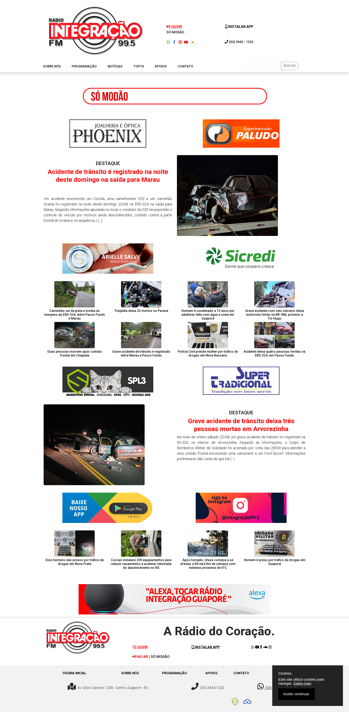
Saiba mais (302, 684)
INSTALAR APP (240, 26)
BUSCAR (290, 66)
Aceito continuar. (296, 694)
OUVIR (142, 647)
